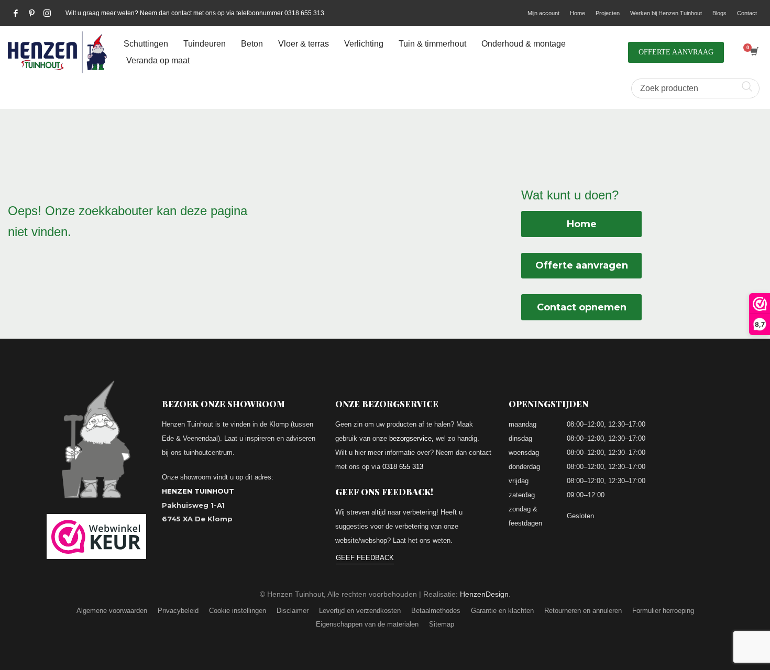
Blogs (719, 13)
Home (577, 13)
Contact (747, 13)
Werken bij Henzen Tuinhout (666, 13)
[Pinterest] (31, 13)
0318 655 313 (402, 467)
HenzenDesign (484, 594)
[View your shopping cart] (753, 52)
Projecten (608, 13)
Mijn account (543, 13)
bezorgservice (410, 438)
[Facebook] (16, 13)
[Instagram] (47, 13)
